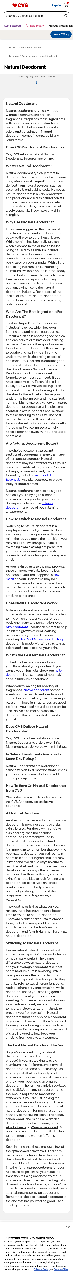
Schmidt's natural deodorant (32, 1159)
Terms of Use (61, 1269)
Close (66, 1227)
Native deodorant (36, 690)
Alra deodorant (17, 627)
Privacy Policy (42, 1269)
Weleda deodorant (44, 1127)
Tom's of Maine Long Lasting (42, 639)
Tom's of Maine (17, 1163)
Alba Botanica (16, 1127)
